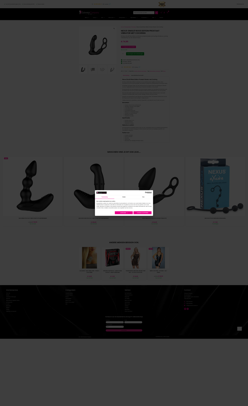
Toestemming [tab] (105, 196)
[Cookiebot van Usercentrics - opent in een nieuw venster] (146, 193)
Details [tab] (124, 196)
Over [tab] (143, 196)
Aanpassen (123, 212)
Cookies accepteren (142, 212)
